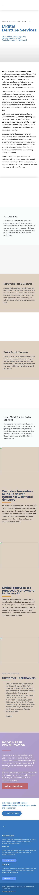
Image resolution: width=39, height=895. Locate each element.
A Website (9, 891)
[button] (4, 700)
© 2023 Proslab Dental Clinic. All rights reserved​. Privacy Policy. (18, 887)
